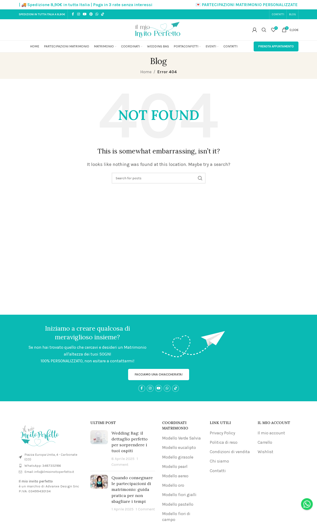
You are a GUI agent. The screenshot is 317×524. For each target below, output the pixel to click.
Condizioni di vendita (230, 451)
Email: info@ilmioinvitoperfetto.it (49, 472)
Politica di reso (223, 442)
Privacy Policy (222, 433)
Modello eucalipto (179, 447)
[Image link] (40, 434)
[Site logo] (158, 29)
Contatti (218, 470)
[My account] (254, 29)
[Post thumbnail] (99, 448)
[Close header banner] (311, 4)
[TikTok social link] (102, 14)
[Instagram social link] (78, 14)
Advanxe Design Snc (62, 486)
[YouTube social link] (84, 14)
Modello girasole (177, 457)
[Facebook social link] (73, 14)
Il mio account (271, 433)
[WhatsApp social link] (97, 14)
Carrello (265, 442)
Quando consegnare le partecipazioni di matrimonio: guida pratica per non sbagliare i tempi (132, 489)
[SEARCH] (200, 178)
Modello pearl (174, 466)
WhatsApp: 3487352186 (42, 466)
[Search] (264, 29)
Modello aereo (175, 475)
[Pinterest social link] (91, 14)
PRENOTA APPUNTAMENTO (276, 46)
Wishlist (265, 451)
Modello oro (173, 485)
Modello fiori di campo (176, 516)
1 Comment (145, 509)
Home (146, 71)
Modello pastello (177, 504)
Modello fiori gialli (179, 494)
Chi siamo (219, 461)
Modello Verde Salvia (181, 438)
